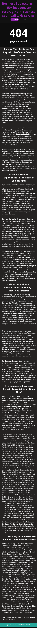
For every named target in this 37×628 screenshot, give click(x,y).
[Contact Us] (24, 19)
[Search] (21, 19)
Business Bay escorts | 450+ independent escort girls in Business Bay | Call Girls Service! (18, 9)
